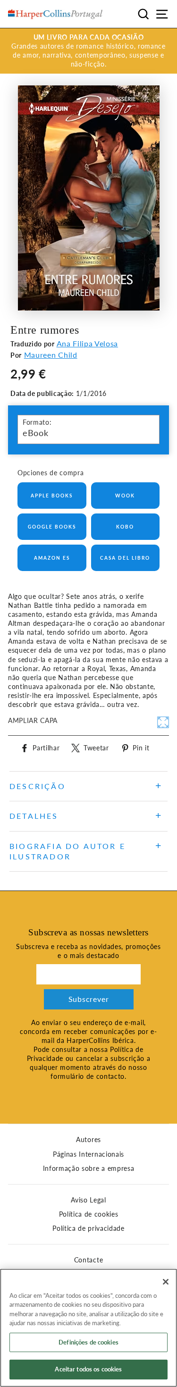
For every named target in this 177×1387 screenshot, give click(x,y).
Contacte (88, 1260)
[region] (88, 1328)
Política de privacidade (88, 1228)
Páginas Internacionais (88, 1154)
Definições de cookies (88, 1342)
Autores (88, 1139)
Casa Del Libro (125, 558)
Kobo (125, 527)
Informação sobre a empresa (89, 1168)
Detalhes (34, 815)
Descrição (37, 786)
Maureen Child (50, 354)
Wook (125, 495)
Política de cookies (88, 1214)
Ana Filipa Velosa (87, 343)
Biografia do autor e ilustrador (67, 851)
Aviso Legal (88, 1200)
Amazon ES (52, 558)
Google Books (52, 527)
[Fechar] (165, 1281)
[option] (88, 51)
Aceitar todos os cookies (88, 1369)
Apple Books (52, 495)
